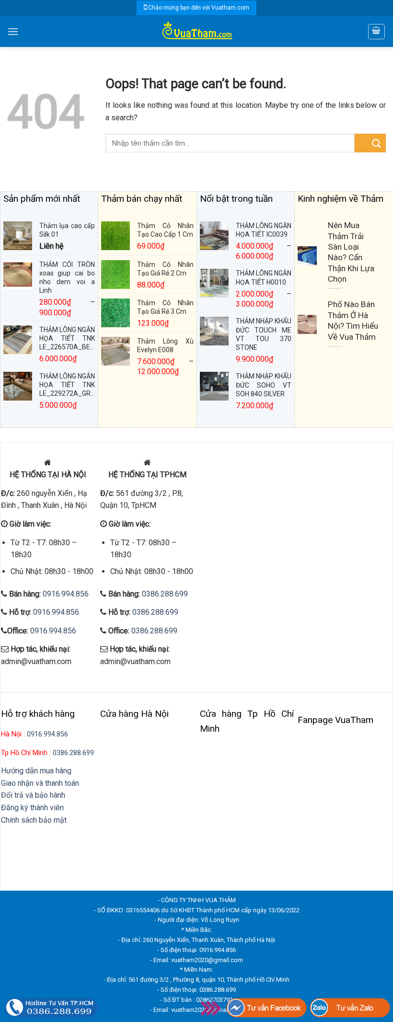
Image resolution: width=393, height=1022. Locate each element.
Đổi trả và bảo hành (33, 795)
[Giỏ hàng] (376, 31)
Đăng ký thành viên (32, 807)
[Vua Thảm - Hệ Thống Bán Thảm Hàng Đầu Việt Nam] (196, 31)
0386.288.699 (165, 593)
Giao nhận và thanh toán (40, 783)
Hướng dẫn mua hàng (36, 770)
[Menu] (13, 31)
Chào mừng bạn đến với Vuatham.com (198, 7)
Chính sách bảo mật (34, 820)
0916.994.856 (66, 593)
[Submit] (370, 143)
